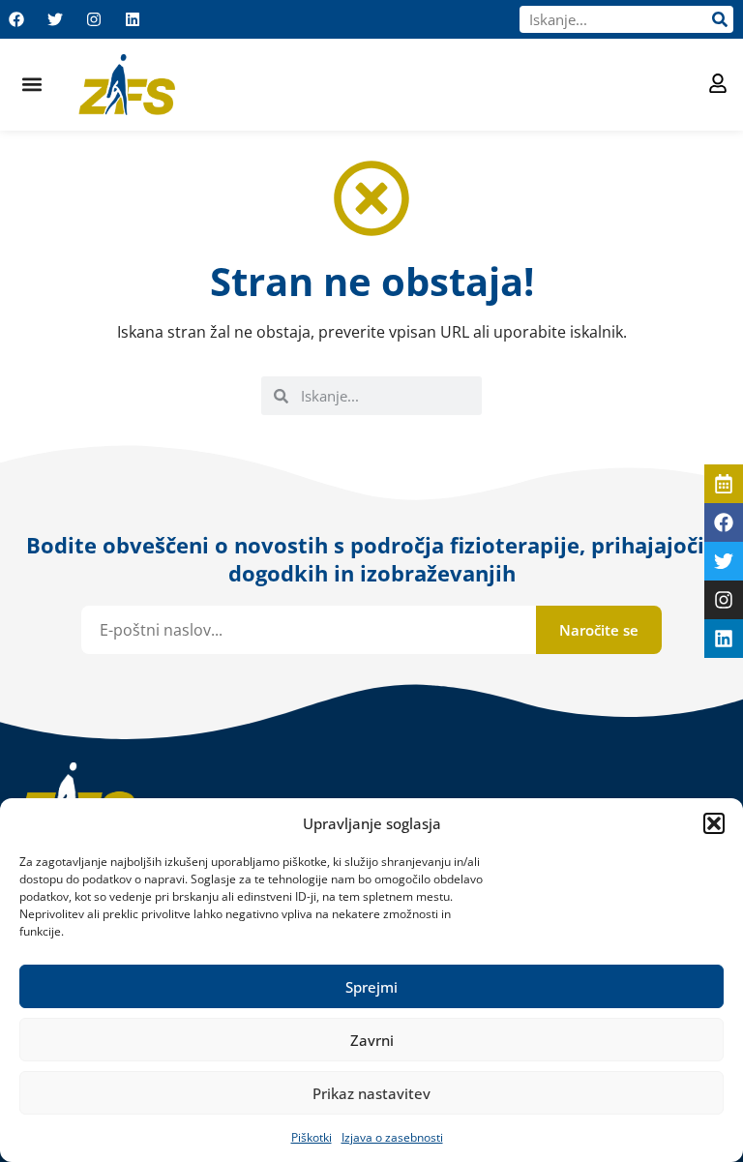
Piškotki (311, 1137)
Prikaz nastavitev (371, 1093)
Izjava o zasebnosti (392, 1137)
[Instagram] (93, 19)
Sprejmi (371, 987)
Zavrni (372, 1040)
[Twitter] (55, 19)
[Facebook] (16, 19)
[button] (714, 823)
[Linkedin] (132, 19)
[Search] (719, 19)
